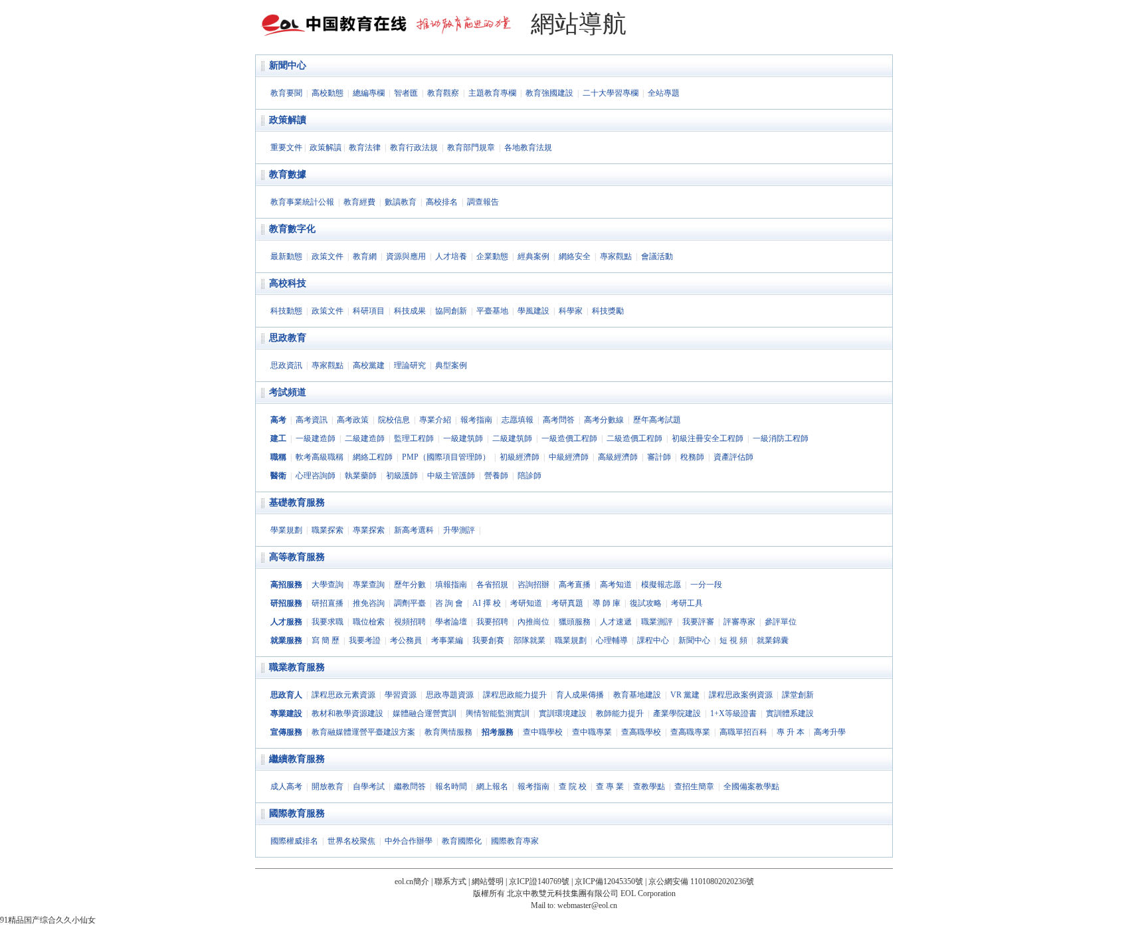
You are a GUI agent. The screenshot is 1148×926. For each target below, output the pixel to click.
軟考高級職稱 (319, 457)
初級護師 (402, 475)
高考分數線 (604, 419)
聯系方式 (450, 881)
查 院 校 (573, 786)
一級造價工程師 (569, 438)
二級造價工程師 (634, 438)
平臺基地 (492, 311)
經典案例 (533, 256)
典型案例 (451, 365)
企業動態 (492, 256)
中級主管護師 (451, 475)
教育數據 (287, 174)
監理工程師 (414, 438)
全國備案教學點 (751, 786)
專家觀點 (616, 256)
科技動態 (286, 311)
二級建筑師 (512, 438)
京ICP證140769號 (539, 881)
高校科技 (287, 283)
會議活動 (657, 256)
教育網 (365, 256)
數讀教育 (401, 202)
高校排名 (442, 202)
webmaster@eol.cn (587, 905)
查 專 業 (610, 786)
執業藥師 (361, 475)
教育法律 (365, 147)
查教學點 (649, 786)
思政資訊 (286, 365)
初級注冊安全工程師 (707, 438)
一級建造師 (315, 438)
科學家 (571, 311)
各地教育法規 (528, 147)
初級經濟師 (519, 457)
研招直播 (327, 603)
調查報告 (483, 202)
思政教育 (287, 338)
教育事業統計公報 (302, 202)
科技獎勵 (608, 311)
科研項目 (369, 311)
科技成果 (410, 311)
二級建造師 (365, 438)
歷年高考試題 (657, 419)
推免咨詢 (369, 603)
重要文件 (286, 147)
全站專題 (664, 93)
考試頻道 (287, 392)
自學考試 (369, 786)
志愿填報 (517, 419)
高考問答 (559, 419)
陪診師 (529, 475)
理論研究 (410, 365)
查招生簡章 (694, 786)
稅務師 (692, 457)
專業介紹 (435, 419)
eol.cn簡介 (412, 881)
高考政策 (353, 419)
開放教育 (327, 786)
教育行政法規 (414, 147)
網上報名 (492, 786)
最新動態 (286, 256)
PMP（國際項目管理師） (446, 457)
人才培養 (451, 256)
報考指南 (476, 419)
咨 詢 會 (449, 603)
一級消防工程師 (781, 438)
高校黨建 (369, 365)
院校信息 (394, 419)
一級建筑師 (463, 438)
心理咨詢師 (315, 475)
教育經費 (359, 202)
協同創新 (451, 311)
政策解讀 (287, 120)
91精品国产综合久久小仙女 (48, 920)
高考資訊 (312, 419)
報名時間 (451, 786)
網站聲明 (488, 881)
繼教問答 (410, 786)
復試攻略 (646, 603)
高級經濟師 (618, 457)
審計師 (659, 457)
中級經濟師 (569, 457)
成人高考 (286, 786)
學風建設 (533, 311)
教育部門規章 (471, 147)
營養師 (496, 475)
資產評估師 (733, 457)
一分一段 (706, 584)
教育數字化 (292, 229)
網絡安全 (575, 256)
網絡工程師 (373, 457)
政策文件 (327, 256)
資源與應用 (406, 256)
